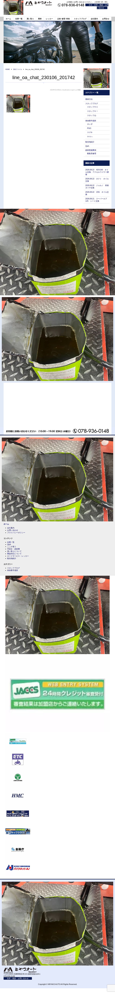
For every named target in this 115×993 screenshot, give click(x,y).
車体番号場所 (90, 121)
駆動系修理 (91, 153)
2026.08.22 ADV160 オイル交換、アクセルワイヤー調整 (97, 172)
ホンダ (90, 124)
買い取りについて (14, 551)
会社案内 (94, 19)
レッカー (49, 19)
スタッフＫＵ (92, 107)
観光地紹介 (89, 142)
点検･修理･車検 (63, 19)
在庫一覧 (18, 19)
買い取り (30, 19)
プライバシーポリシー (16, 533)
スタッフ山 (91, 115)
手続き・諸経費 (13, 549)
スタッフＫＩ (92, 111)
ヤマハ (90, 137)
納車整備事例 (90, 150)
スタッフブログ (80, 19)
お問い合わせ (12, 530)
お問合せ (105, 19)
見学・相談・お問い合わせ (18, 978)
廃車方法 (89, 99)
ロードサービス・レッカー (18, 556)
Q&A (87, 146)
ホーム (8, 19)
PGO (89, 128)
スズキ (90, 132)
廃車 (40, 19)
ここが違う (11, 547)
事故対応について (14, 554)
